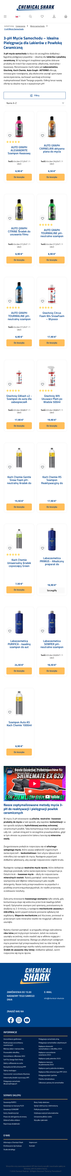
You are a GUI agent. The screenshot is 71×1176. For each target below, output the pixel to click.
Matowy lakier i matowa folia (13, 1048)
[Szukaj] (30, 16)
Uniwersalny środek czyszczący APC (16, 1077)
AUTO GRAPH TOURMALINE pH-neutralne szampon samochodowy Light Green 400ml (52, 233)
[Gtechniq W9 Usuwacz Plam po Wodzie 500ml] (52, 375)
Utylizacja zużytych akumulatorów (46, 1113)
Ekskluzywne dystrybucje (12, 1146)
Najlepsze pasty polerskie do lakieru (51, 1068)
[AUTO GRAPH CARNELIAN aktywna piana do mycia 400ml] (52, 127)
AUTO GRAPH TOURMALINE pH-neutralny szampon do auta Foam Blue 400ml (19, 316)
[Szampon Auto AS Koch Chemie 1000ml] (19, 703)
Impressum (33, 1142)
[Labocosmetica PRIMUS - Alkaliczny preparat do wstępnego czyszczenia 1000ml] (52, 539)
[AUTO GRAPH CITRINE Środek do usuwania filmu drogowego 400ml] (19, 209)
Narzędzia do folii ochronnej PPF (14, 1067)
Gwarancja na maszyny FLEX (13, 1105)
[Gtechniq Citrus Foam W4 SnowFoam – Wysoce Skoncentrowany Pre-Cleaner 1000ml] (52, 292)
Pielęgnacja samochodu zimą (49, 1039)
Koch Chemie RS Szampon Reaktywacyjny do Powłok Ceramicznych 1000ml (52, 480)
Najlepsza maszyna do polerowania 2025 (46, 1063)
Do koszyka (19, 177)
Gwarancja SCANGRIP (11, 1109)
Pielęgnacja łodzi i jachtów (48, 1075)
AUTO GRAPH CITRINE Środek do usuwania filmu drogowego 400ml (19, 231)
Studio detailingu (9, 1149)
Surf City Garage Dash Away (13, 1059)
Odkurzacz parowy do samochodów (51, 1082)
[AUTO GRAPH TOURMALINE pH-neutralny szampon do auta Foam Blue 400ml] (19, 292)
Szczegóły (52, 590)
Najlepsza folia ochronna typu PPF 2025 (53, 1072)
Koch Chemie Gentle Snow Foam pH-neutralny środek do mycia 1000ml (19, 480)
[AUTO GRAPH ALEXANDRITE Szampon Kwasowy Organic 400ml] (19, 127)
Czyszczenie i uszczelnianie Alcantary (16, 1074)
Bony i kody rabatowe (41, 1102)
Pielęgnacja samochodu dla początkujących (11, 1082)
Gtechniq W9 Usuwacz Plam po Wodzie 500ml (52, 399)
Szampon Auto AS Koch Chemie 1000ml (19, 724)
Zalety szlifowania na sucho (13, 1063)
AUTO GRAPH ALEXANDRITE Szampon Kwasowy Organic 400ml (19, 150)
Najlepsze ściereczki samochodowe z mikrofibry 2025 (50, 1047)
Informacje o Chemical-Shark (13, 1142)
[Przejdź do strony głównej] (35, 7)
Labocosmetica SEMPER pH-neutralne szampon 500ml (51, 644)
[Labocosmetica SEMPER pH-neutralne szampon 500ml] (52, 622)
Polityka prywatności (41, 1109)
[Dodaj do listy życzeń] (9, 135)
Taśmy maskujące (9, 1070)
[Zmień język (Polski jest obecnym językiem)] (17, 16)
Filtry (36, 95)
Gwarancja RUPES (9, 1102)
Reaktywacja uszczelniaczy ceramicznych (13, 1043)
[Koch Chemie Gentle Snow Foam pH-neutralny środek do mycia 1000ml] (19, 458)
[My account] (54, 16)
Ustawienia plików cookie (43, 1116)
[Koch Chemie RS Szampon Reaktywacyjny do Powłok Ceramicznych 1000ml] (52, 458)
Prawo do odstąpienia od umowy (15, 1116)
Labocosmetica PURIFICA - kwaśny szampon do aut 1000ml (19, 644)
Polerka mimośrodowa (46, 1079)
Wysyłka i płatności (41, 1120)
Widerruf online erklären (11, 1120)
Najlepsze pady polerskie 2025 (50, 1058)
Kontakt (32, 1146)
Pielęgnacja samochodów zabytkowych (53, 1042)
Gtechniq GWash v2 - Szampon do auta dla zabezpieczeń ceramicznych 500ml (19, 399)
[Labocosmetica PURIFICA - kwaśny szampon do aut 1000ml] (19, 622)
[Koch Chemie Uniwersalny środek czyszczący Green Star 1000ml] (19, 539)
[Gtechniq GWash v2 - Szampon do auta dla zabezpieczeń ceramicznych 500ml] (19, 375)
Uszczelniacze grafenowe (12, 1039)
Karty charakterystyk (11, 1113)
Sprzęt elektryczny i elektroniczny (46, 1105)
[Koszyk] (65, 16)
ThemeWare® (56, 1171)
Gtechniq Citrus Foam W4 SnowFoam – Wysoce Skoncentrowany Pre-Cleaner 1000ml (51, 316)
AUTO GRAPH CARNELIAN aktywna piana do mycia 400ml (51, 148)
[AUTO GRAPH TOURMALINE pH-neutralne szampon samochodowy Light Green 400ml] (52, 209)
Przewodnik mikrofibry (11, 1052)
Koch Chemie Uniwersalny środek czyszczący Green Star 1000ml (19, 563)
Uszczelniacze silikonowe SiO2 (14, 1056)
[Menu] (5, 16)
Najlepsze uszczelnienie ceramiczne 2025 (47, 1053)
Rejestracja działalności (11, 1124)
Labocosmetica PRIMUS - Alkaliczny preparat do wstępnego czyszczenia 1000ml (52, 561)
